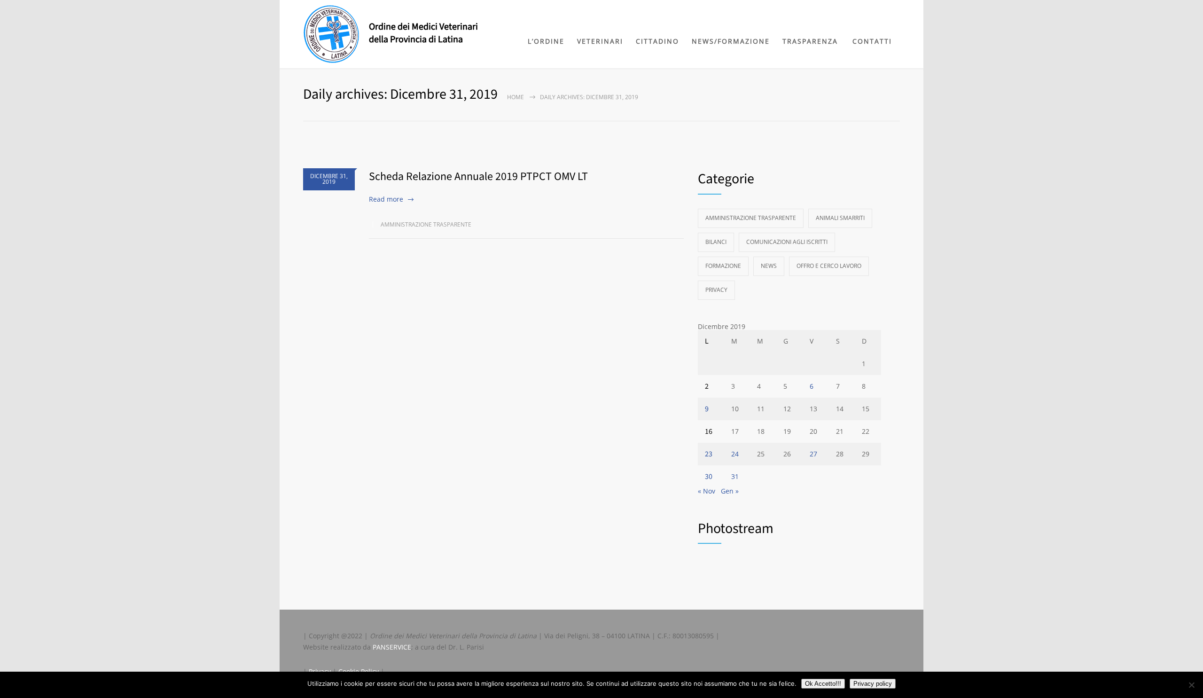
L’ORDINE (546, 41)
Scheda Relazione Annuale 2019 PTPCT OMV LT (478, 176)
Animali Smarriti (840, 218)
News (769, 266)
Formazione (723, 266)
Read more (386, 199)
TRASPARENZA (810, 41)
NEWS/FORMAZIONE (731, 41)
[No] (1191, 685)
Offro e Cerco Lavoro (829, 266)
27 (813, 453)
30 (708, 476)
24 (735, 453)
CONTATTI (872, 41)
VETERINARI (600, 41)
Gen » (730, 490)
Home (515, 97)
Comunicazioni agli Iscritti (787, 242)
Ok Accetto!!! (823, 683)
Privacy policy (872, 683)
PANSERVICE (392, 647)
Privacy (716, 290)
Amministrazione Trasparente (426, 224)
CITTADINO (657, 41)
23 (708, 454)
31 (735, 476)
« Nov (706, 490)
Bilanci (715, 242)
